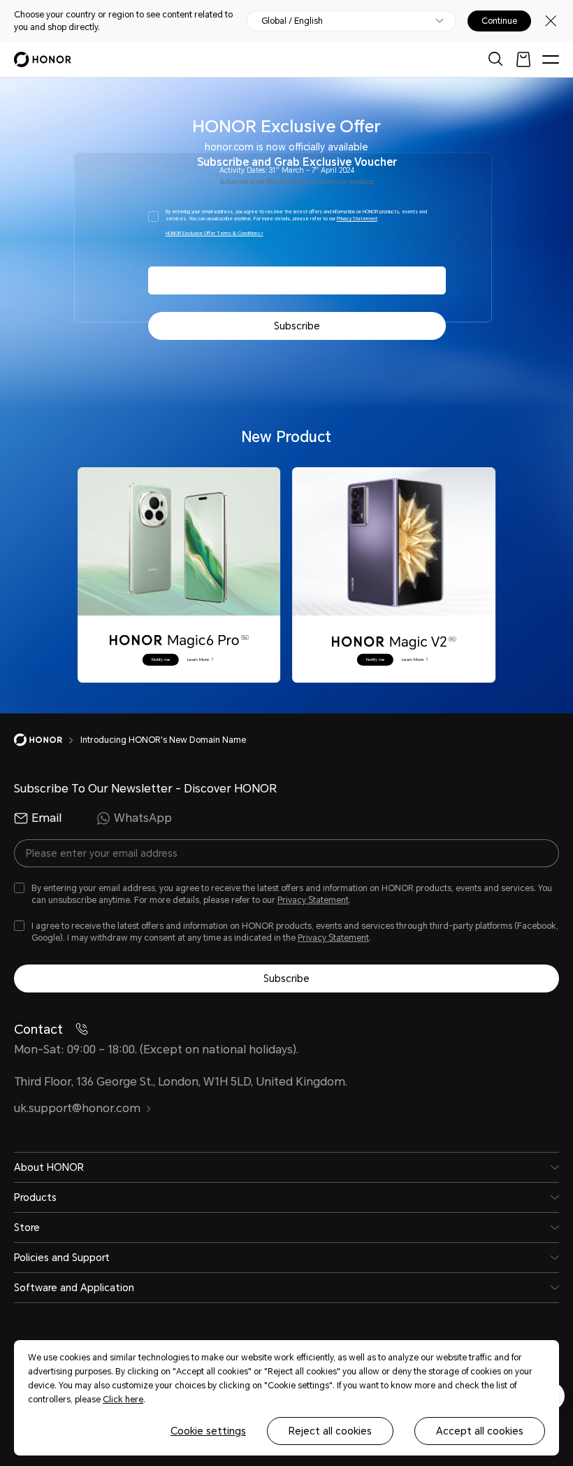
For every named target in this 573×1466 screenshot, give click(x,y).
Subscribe (297, 326)
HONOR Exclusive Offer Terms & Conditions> (214, 233)
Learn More (198, 659)
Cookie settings (208, 1431)
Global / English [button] (292, 21)
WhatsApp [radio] (143, 818)
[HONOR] (47, 740)
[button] (161, 659)
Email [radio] (46, 818)
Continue (499, 21)
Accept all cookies (479, 1431)
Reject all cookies (330, 1431)
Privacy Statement (357, 219)
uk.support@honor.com (77, 1108)
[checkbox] (297, 224)
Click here (123, 1399)
